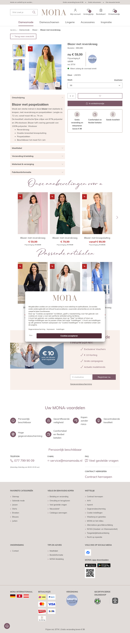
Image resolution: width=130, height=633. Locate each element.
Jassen (15, 505)
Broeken (15, 513)
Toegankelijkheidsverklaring (98, 533)
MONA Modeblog (57, 559)
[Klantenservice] (7, 626)
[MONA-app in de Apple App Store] (90, 565)
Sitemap (15, 496)
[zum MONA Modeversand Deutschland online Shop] (12, 596)
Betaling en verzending (59, 496)
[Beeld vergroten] (57, 84)
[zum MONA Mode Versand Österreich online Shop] (26, 596)
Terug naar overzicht (24, 36)
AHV (89, 501)
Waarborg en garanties (96, 517)
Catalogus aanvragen (58, 513)
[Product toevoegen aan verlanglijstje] (100, 96)
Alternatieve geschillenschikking (100, 525)
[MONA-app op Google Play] (103, 565)
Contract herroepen (98, 477)
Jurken (14, 521)
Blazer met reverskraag (32, 237)
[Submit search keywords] (34, 12)
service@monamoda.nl (66, 460)
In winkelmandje (96, 103)
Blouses (15, 517)
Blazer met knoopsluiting (97, 237)
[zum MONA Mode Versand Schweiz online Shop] (19, 596)
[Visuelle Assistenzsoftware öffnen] (113, 601)
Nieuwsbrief (54, 509)
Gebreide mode (18, 501)
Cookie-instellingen (94, 513)
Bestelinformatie (56, 555)
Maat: (70, 80)
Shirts (14, 509)
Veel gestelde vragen (103, 460)
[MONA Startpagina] (54, 12)
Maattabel (118, 80)
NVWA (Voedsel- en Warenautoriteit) (102, 529)
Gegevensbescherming (81, 384)
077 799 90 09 (24, 460)
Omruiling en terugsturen (60, 501)
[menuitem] (25, 23)
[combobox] (24, 12)
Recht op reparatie (94, 537)
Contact (15, 551)
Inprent (90, 505)
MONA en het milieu (95, 521)
